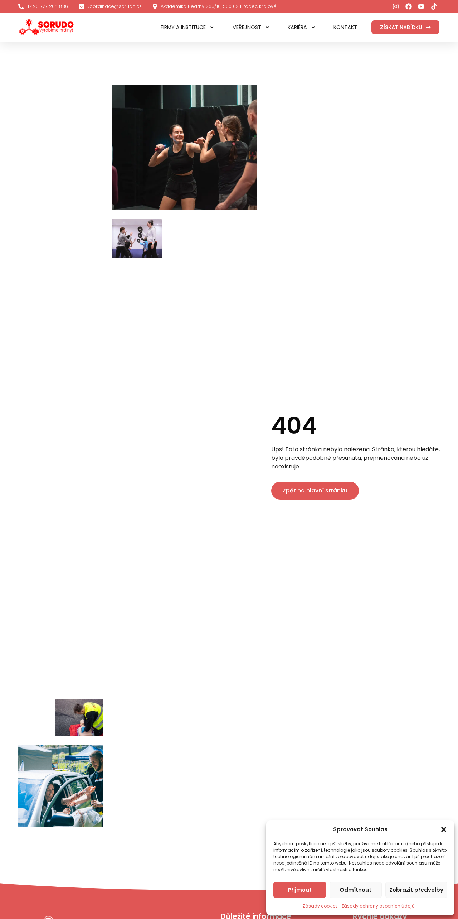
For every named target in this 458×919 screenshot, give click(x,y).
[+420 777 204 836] (21, 6)
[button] (443, 829)
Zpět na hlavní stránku (315, 490)
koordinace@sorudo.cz (114, 6)
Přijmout (300, 890)
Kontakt (345, 27)
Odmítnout (355, 890)
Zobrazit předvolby (416, 890)
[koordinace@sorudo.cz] (81, 6)
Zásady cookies (320, 906)
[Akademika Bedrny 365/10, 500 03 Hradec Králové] (155, 6)
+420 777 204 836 (47, 6)
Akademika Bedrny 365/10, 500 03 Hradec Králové (219, 6)
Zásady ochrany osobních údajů (378, 906)
